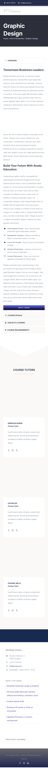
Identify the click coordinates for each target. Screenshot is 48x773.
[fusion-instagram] (13, 450)
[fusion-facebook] (9, 450)
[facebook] (20, 763)
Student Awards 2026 (15, 701)
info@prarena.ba (15, 666)
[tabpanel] (24, 188)
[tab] (24, 60)
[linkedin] (28, 763)
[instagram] (24, 763)
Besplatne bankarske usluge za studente (23, 686)
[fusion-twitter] (17, 450)
